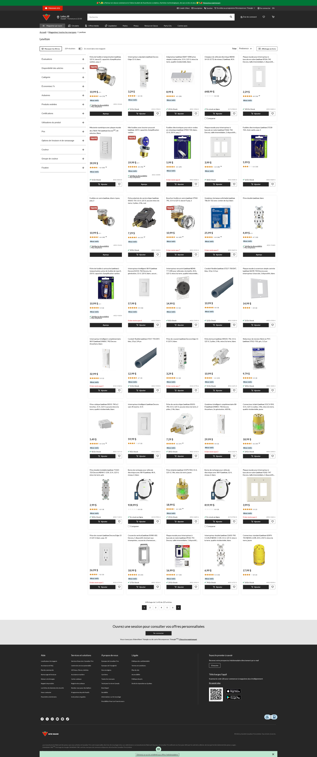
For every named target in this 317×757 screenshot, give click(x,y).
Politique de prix (137, 679)
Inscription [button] (198, 8)
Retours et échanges (48, 679)
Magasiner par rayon (54, 26)
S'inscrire (214, 666)
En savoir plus (215, 683)
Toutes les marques (108, 679)
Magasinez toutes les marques (62, 32)
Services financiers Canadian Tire (82, 661)
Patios (125, 26)
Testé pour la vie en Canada (110, 683)
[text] (106, 96)
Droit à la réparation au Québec (142, 683)
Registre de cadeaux (78, 683)
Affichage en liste (269, 49)
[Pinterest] (62, 719)
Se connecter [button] (265, 8)
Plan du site (135, 670)
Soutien (210, 8)
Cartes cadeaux (76, 679)
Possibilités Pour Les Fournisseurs (112, 701)
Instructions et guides (78, 697)
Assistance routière (77, 674)
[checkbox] (210, 118)
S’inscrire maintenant (188, 639)
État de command (250, 17)
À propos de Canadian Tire (110, 661)
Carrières (104, 674)
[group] (106, 100)
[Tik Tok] (67, 719)
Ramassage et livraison (48, 674)
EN (273, 8)
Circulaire (75, 26)
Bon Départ (105, 688)
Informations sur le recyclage (111, 697)
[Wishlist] (264, 17)
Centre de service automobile (81, 666)
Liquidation (112, 26)
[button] (231, 17)
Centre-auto (182, 26)
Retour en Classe (151, 26)
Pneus (136, 26)
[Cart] (273, 17)
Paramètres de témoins (49, 697)
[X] (47, 719)
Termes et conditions (139, 666)
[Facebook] (42, 719)
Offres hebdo (93, 26)
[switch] (91, 48)
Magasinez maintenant (211, 3)
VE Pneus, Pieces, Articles (80, 670)
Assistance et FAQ (47, 666)
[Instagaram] (52, 719)
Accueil (43, 32)
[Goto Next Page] (178, 607)
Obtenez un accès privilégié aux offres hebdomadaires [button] (157, 755)
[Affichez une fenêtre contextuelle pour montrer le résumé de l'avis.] (106, 96)
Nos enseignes (106, 670)
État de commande (47, 670)
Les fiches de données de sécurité (52, 688)
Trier (234, 48)
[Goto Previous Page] (138, 607)
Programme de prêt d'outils (80, 692)
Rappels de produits (47, 683)
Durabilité (104, 692)
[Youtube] (57, 719)
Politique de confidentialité (141, 661)
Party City (168, 26)
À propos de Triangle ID (109, 666)
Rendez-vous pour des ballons (81, 688)
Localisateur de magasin (49, 661)
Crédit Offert (184, 8)
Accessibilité (136, 674)
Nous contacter (46, 692)
